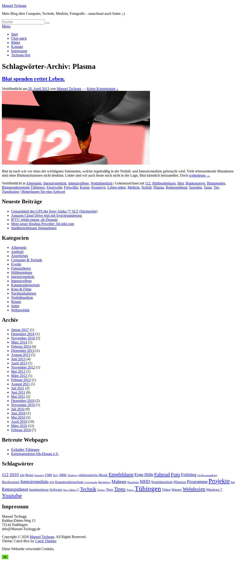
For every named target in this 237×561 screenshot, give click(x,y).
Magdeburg (104, 482)
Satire (15, 306)
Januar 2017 (20, 330)
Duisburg (73, 475)
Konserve (98, 187)
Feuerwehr (54, 187)
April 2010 (19, 422)
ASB (22, 475)
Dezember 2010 (22, 401)
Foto (175, 474)
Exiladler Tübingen (25, 450)
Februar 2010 (21, 430)
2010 (14, 474)
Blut (181, 183)
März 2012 (19, 376)
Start (14, 34)
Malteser (119, 481)
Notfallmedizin (101, 183)
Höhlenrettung (21, 272)
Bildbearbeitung (164, 183)
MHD (145, 481)
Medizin (134, 187)
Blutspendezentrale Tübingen (23, 187)
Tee (216, 187)
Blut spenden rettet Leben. (33, 79)
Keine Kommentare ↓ (102, 89)
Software (56, 489)
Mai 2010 (18, 417)
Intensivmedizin (54, 183)
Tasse (208, 187)
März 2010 (19, 426)
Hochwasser (10, 482)
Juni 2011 (18, 392)
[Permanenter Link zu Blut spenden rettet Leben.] (76, 163)
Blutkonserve (195, 183)
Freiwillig (71, 187)
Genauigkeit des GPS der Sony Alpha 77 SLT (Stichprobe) (54, 211)
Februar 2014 (21, 346)
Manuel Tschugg (14, 6)
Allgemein (33, 183)
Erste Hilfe (143, 474)
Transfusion (10, 192)
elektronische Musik (93, 475)
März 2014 (19, 342)
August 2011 (20, 384)
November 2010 (23, 405)
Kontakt (17, 47)
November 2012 (23, 367)
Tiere (109, 489)
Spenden (195, 187)
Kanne (85, 187)
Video (166, 489)
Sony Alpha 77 (71, 490)
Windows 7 (214, 489)
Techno (101, 490)
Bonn (29, 475)
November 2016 (23, 338)
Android (17, 252)
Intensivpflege (78, 183)
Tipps (119, 489)
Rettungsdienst (176, 187)
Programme (197, 481)
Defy (55, 475)
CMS (48, 475)
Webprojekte (20, 310)
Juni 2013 (18, 359)
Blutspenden (216, 183)
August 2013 (20, 355)
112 (147, 183)
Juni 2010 (18, 413)
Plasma (158, 187)
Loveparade (90, 482)
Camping (39, 475)
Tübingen (148, 488)
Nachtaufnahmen (23, 293)
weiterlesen (199, 175)
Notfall (146, 187)
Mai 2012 (18, 371)
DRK (63, 475)
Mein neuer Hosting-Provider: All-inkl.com (42, 224)
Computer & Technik (26, 260)
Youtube (12, 495)
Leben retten (116, 187)
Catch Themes (45, 541)
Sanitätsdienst (39, 489)
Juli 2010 (18, 409)
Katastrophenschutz (25, 285)
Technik (88, 489)
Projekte (219, 481)
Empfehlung (121, 474)
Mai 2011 (18, 396)
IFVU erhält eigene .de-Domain (34, 220)
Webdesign (194, 489)
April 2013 (19, 363)
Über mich (19, 38)
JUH (52, 482)
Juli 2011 (17, 388)
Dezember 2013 (22, 351)
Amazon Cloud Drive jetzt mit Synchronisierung (46, 215)
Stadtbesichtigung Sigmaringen (33, 228)
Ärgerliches (19, 256)
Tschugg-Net (20, 55)
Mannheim (133, 482)
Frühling (188, 474)
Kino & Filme (21, 289)
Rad (233, 482)
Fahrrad (162, 474)
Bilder (15, 43)
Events (16, 264)
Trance (130, 490)
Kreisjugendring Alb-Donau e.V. (35, 454)
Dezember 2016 (22, 334)
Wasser (177, 489)
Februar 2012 (21, 380)
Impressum (19, 51)
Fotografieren (21, 268)
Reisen (16, 302)
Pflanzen (180, 482)
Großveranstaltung (207, 475)
